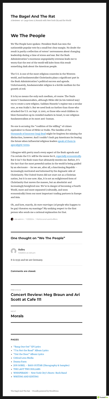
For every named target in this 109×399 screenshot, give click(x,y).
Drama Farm (20, 361)
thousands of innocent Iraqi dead (28, 133)
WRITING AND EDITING (26, 376)
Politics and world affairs (46, 219)
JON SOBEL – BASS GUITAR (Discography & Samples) (41, 365)
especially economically (68, 156)
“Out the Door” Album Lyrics (28, 354)
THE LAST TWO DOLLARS (26, 369)
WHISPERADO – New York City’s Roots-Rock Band (40, 372)
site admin (19, 219)
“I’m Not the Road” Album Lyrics (31, 350)
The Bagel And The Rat (33, 16)
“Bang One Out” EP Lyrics (27, 346)
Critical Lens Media (23, 358)
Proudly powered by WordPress (45, 391)
